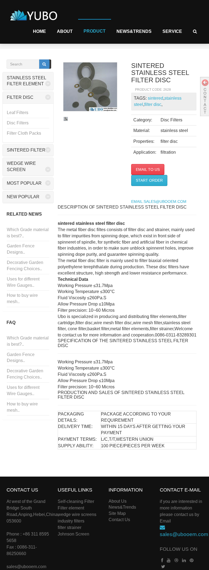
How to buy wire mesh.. (22, 298)
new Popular (23, 196)
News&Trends (134, 31)
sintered (155, 98)
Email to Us (148, 169)
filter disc (152, 104)
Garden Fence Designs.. (21, 249)
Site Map (117, 513)
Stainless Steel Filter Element (26, 80)
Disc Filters (18, 123)
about (65, 31)
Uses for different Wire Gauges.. (23, 282)
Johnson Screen (73, 534)
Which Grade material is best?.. (28, 232)
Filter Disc (20, 97)
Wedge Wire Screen (21, 166)
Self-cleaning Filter (76, 501)
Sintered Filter (26, 150)
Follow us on (178, 549)
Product (95, 31)
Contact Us (119, 519)
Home (39, 31)
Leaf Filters (17, 112)
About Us (118, 501)
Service (172, 31)
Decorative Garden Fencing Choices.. (25, 265)
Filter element (71, 508)
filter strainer (69, 527)
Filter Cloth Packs (24, 133)
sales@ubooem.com (26, 566)
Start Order (149, 180)
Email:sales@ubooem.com (158, 202)
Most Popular (24, 183)
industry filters (71, 521)
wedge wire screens (77, 514)
